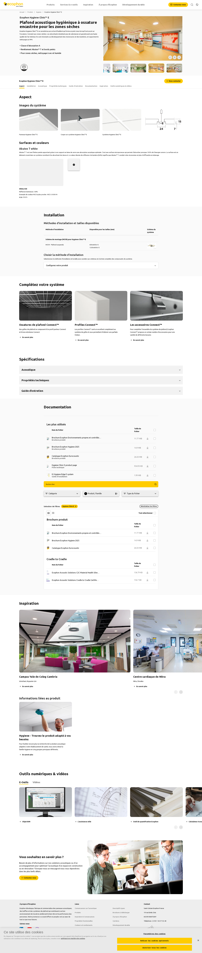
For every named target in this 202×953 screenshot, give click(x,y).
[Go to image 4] (138, 68)
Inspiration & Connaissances (84, 917)
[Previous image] (170, 57)
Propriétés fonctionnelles (84, 921)
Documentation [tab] (91, 86)
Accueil (22, 12)
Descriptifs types (119, 908)
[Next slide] (181, 692)
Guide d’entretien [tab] (76, 86)
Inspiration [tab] (104, 86)
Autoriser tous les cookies (154, 948)
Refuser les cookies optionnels (154, 941)
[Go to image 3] (120, 68)
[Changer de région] (197, 5)
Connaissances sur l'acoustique (86, 908)
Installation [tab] (31, 86)
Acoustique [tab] (42, 86)
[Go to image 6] (174, 68)
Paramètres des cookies (155, 934)
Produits (30, 12)
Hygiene (38, 12)
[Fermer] (198, 940)
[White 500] (74, 165)
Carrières (116, 921)
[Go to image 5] (156, 68)
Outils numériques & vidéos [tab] (121, 86)
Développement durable (121, 925)
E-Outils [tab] (23, 782)
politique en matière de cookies (73, 938)
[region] (101, 940)
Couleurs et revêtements (83, 925)
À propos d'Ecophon (120, 917)
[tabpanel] (101, 808)
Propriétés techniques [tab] (58, 86)
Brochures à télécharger (121, 912)
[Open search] (192, 5)
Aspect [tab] (22, 86)
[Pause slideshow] (175, 57)
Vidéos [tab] (36, 782)
